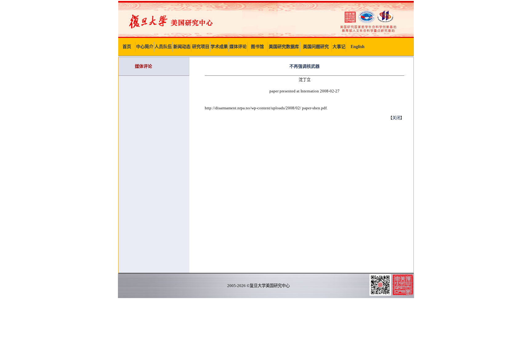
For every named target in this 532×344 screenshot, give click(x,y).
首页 (127, 46)
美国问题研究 (316, 46)
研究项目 (200, 46)
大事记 (338, 46)
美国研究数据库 (284, 46)
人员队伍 (163, 46)
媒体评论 (238, 46)
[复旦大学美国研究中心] (266, 36)
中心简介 (144, 46)
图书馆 (257, 46)
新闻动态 (182, 46)
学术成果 (219, 46)
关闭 (396, 117)
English (358, 46)
